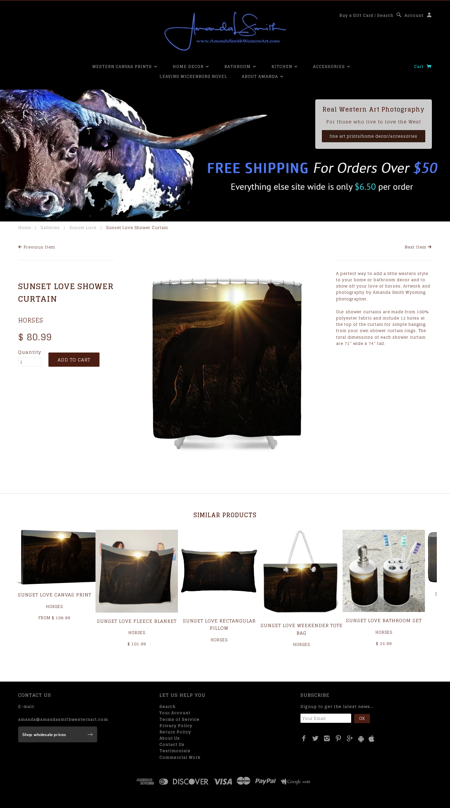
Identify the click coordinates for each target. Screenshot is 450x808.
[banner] (225, 31)
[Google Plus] (350, 738)
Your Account (174, 712)
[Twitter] (315, 738)
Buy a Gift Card (356, 15)
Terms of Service (179, 719)
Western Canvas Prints (122, 66)
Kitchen (282, 66)
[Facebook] (303, 738)
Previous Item (38, 247)
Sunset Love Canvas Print (54, 594)
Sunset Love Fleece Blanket (137, 621)
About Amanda (260, 76)
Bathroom (238, 66)
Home (24, 227)
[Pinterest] (338, 738)
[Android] (361, 739)
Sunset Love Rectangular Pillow (219, 624)
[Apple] (372, 739)
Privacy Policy (175, 725)
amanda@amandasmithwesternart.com (63, 719)
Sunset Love (83, 227)
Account (414, 15)
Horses (30, 320)
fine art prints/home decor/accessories (373, 136)
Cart (419, 66)
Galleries (50, 227)
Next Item (416, 247)
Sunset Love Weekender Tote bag (302, 629)
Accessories (329, 66)
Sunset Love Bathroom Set (384, 620)
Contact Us (171, 744)
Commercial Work (180, 757)
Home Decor (189, 66)
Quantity (29, 352)
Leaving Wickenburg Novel (193, 76)
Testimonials (174, 750)
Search (385, 15)
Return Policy (175, 731)
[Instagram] (326, 738)
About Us (169, 738)
